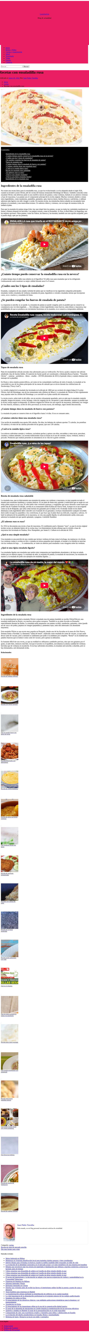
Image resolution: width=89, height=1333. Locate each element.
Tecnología (10, 56)
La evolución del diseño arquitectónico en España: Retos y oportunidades (32, 1315)
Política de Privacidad (12, 1330)
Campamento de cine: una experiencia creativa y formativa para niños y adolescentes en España (40, 1313)
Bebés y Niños (11, 50)
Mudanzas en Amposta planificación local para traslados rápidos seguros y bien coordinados (39, 1261)
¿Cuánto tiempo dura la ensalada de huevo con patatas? (26, 164)
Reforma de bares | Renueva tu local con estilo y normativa (27, 1317)
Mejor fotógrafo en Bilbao (15, 1258)
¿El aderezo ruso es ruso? (15, 173)
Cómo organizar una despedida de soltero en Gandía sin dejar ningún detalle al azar (36, 1271)
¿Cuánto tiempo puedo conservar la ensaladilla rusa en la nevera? (29, 156)
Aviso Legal (8, 1326)
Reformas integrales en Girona (17, 1286)
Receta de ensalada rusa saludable (18, 170)
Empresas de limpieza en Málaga (18, 1281)
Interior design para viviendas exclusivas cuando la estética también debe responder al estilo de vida (42, 1263)
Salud (8, 54)
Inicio (8, 48)
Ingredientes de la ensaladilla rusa (18, 154)
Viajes (8, 58)
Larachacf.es (44, 14)
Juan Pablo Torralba (30, 78)
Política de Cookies (11, 1328)
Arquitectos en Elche (13, 1304)
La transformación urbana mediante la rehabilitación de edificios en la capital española (37, 1294)
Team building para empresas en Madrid (20, 1292)
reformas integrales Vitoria (15, 1283)
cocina (11, 1245)
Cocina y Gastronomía (14, 52)
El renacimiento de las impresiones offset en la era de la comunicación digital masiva (36, 1306)
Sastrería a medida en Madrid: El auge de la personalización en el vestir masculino (35, 1311)
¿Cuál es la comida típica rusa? (17, 168)
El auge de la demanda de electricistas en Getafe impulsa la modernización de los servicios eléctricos (42, 1308)
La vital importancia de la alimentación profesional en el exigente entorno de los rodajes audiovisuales (43, 1296)
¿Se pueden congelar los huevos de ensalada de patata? (26, 160)
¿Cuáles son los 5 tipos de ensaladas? (19, 158)
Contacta (9, 62)
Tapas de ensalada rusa (14, 162)
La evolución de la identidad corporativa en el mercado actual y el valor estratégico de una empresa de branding (46, 1265)
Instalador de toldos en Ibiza (16, 1298)
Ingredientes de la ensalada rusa (17, 179)
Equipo (8, 60)
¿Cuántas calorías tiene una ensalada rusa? (21, 166)
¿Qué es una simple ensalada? (16, 175)
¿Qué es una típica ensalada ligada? (19, 177)
